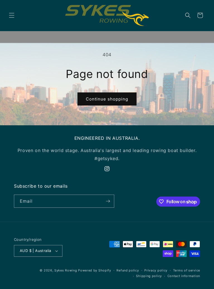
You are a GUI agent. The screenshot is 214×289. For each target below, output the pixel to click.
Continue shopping (107, 99)
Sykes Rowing (65, 270)
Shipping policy (149, 276)
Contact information (183, 276)
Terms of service (186, 270)
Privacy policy (155, 270)
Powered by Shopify (94, 270)
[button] (12, 15)
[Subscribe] (108, 201)
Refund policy (127, 270)
